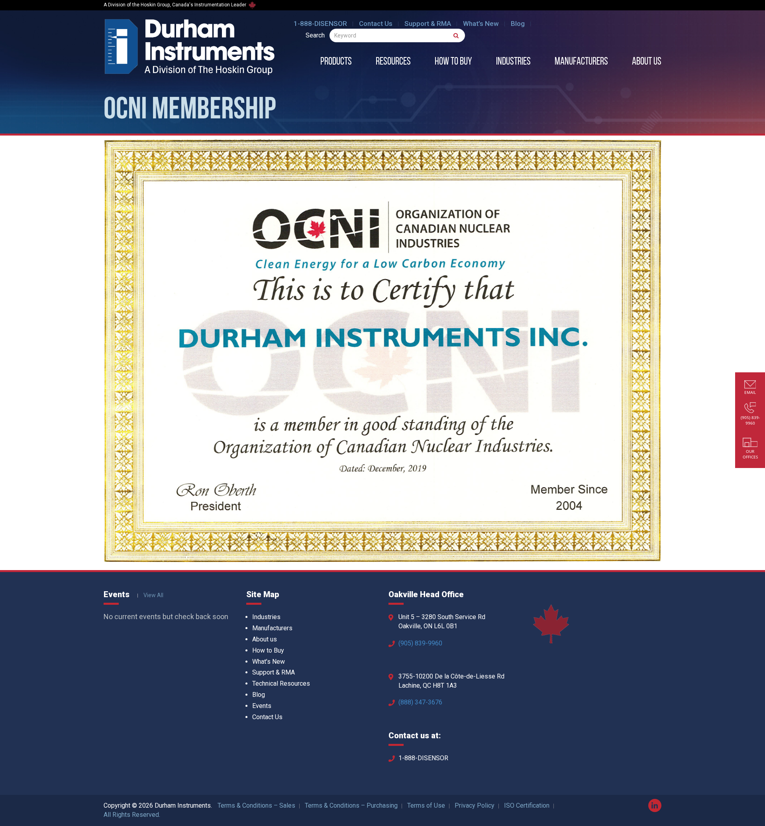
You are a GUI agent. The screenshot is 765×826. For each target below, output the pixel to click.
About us (646, 62)
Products (336, 62)
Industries (513, 62)
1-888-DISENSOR (320, 24)
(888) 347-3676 (420, 702)
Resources (393, 62)
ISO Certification (526, 805)
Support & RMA (427, 24)
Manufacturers (581, 62)
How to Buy (453, 62)
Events (261, 706)
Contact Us (375, 24)
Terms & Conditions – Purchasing (351, 805)
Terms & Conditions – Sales (256, 805)
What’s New (481, 24)
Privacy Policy (474, 805)
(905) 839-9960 (420, 643)
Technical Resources (281, 683)
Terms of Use (426, 805)
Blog (518, 24)
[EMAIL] (750, 385)
